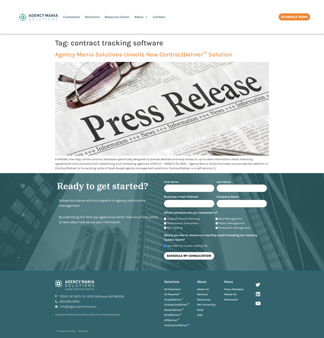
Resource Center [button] (117, 17)
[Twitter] (258, 284)
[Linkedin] (258, 294)
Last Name (224, 181)
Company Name (228, 196)
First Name (171, 181)
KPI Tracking (174, 227)
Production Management (234, 227)
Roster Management (232, 223)
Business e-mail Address (181, 196)
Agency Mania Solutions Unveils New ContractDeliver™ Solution (143, 54)
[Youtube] (258, 303)
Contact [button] (159, 17)
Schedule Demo (294, 17)
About (139, 17)
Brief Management (230, 218)
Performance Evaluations (183, 223)
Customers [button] (71, 17)
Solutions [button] (92, 17)
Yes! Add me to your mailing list (187, 245)
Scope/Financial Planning (183, 218)
